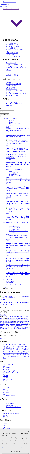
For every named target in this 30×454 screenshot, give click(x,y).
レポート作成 (13, 120)
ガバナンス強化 (10, 72)
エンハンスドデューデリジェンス (15, 64)
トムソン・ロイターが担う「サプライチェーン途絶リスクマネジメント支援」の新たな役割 (18, 188)
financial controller (4, 321)
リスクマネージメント (15, 229)
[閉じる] (28, 431)
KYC (7, 69)
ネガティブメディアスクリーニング (16, 67)
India (4, 426)
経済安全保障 (13, 174)
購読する (2, 338)
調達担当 (5, 366)
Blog (7, 184)
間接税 (11, 125)
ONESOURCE (10, 281)
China (4, 424)
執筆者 (5, 415)
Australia (5, 423)
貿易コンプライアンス (15, 175)
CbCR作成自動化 (10, 87)
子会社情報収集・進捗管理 (13, 84)
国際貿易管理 (6, 169)
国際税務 (5, 118)
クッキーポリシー (21, 448)
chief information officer (14, 319)
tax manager (19, 324)
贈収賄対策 (12, 232)
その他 (5, 381)
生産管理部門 (6, 367)
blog (7, 145)
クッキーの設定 (15, 451)
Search (1, 108)
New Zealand (6, 428)
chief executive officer (18, 318)
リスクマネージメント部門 (10, 372)
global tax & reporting (20, 321)
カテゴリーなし (9, 316)
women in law (9, 325)
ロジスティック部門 (8, 364)
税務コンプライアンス (15, 123)
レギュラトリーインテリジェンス (18, 231)
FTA (10, 171)
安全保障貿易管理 (11, 43)
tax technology (25, 324)
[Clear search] (0, 111)
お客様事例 (6, 392)
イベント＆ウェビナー (12, 102)
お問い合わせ (10, 105)
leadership (2, 324)
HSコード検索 (10, 54)
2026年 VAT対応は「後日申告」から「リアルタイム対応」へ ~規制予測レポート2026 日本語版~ (18, 164)
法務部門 (5, 377)
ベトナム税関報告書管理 (13, 56)
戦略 (3, 328)
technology (2, 325)
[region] (15, 441)
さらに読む (3, 315)
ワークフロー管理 (11, 85)
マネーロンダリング (14, 227)
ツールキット (6, 390)
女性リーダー (20, 327)
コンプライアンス (14, 226)
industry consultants (19, 322)
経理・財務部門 (7, 379)
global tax (12, 321)
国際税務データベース (12, 82)
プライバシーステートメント (8, 448)
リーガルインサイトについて (14, 103)
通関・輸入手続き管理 (12, 53)
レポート (8, 132)
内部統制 (8, 71)
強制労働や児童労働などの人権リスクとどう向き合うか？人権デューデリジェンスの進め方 (18, 203)
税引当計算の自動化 (11, 89)
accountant (9, 318)
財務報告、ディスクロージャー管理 (16, 93)
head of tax (11, 322)
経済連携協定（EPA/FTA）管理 (14, 46)
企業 (15, 327)
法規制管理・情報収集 (12, 74)
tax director (12, 324)
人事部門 (5, 376)
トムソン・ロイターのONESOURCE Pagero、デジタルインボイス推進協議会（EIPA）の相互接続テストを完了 (17, 149)
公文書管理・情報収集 (12, 75)
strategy (7, 324)
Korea (4, 427)
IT (25, 322)
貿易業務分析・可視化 (12, 44)
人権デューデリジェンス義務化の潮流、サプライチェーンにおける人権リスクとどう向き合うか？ (18, 274)
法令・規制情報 (10, 48)
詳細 (7, 127)
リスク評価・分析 (11, 63)
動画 (4, 394)
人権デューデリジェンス (13, 51)
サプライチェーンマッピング (14, 66)
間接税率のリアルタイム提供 (14, 90)
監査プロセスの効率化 (12, 95)
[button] (16, 22)
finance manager (24, 319)
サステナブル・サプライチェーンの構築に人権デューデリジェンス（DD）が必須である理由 (18, 218)
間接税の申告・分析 (11, 92)
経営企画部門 (6, 369)
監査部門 (5, 374)
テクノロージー (8, 327)
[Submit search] (2, 111)
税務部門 (20, 328)
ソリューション (7, 279)
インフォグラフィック (9, 395)
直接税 (11, 122)
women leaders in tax (18, 325)
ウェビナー (6, 387)
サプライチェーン (14, 172)
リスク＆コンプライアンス (13, 284)
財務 (24, 328)
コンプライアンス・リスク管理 (14, 49)
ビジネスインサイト (5, 6)
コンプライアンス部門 (9, 371)
